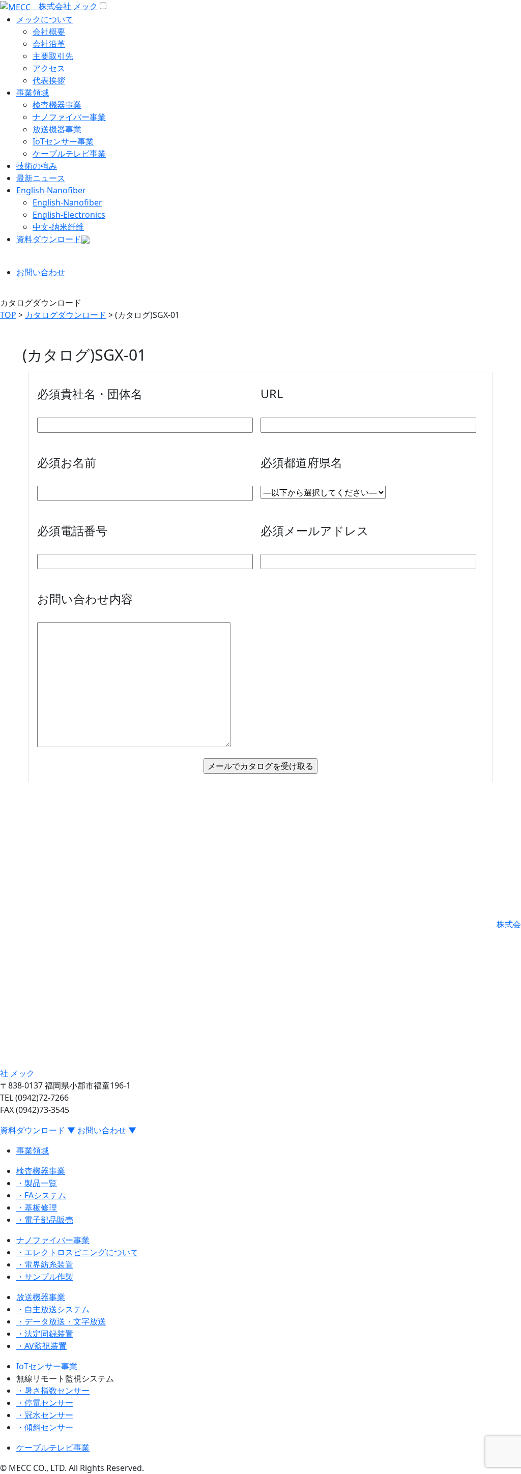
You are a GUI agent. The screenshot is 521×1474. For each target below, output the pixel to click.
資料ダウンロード (48, 239)
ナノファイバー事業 (69, 117)
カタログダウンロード (65, 314)
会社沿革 (49, 43)
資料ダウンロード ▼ (37, 1130)
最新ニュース (40, 178)
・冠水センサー (44, 1415)
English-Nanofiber (51, 190)
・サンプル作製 (44, 1276)
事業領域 (32, 92)
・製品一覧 (36, 1183)
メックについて (44, 19)
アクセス (49, 68)
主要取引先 (53, 56)
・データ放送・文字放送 (61, 1321)
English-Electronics (69, 214)
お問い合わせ (40, 272)
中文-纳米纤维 (58, 226)
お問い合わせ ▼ (106, 1130)
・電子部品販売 (44, 1219)
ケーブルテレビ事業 (69, 153)
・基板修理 (36, 1207)
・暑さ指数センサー (53, 1390)
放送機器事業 (57, 129)
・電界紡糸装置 (44, 1264)
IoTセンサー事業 (63, 141)
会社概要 (49, 31)
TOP (8, 314)
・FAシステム (41, 1195)
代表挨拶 (49, 80)
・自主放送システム (53, 1309)
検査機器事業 (57, 104)
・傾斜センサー (44, 1427)
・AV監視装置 (41, 1345)
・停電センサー (44, 1402)
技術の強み (36, 165)
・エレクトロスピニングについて (77, 1252)
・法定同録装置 (44, 1333)
